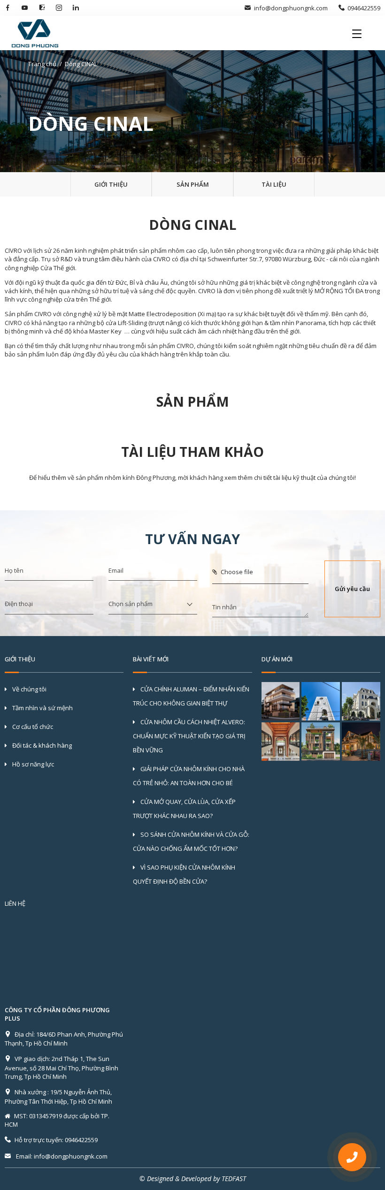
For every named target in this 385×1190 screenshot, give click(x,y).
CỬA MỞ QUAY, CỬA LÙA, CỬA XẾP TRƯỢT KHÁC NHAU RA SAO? (184, 808)
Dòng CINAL (81, 64)
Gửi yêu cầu (352, 588)
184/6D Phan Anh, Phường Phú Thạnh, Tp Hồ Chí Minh (64, 1039)
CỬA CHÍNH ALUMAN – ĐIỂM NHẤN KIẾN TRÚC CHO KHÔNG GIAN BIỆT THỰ (191, 696)
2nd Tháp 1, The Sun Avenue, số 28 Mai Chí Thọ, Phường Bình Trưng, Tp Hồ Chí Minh (61, 1067)
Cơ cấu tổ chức (32, 726)
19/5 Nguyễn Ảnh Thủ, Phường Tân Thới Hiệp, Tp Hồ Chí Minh (58, 1097)
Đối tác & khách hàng (41, 745)
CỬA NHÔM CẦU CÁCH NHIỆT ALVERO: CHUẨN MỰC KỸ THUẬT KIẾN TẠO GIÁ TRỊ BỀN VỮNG (189, 736)
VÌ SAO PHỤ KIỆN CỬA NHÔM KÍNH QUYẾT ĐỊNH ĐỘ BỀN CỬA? (184, 874)
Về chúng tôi (28, 689)
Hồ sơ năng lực (32, 764)
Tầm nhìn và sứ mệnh (42, 708)
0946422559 (363, 8)
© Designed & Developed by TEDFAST (192, 1178)
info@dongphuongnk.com (290, 8)
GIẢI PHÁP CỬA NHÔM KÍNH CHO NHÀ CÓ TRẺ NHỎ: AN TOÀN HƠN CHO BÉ (189, 776)
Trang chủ (42, 64)
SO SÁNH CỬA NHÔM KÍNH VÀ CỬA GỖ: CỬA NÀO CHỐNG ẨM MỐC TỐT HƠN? (191, 841)
